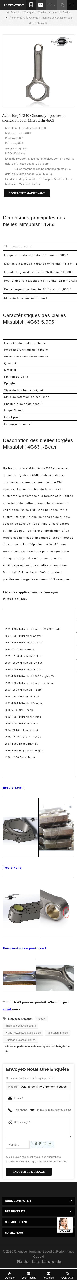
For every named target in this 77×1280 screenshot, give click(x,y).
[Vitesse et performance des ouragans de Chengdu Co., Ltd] (14, 5)
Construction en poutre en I (24, 948)
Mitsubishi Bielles (60, 12)
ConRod (42, 12)
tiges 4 (41, 1018)
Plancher (23, 1261)
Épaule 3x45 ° (13, 787)
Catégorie (29, 12)
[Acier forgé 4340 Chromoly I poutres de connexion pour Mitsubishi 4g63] (38, 71)
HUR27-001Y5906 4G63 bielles (23, 1032)
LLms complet (52, 1261)
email (7, 1009)
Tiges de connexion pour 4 (21, 1025)
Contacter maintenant (27, 193)
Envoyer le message (29, 1171)
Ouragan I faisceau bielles (20, 1039)
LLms (36, 1261)
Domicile (16, 12)
